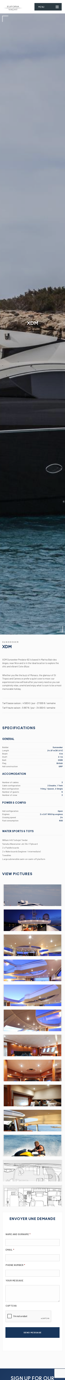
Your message (14, 1280)
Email (10, 1249)
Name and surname (18, 1234)
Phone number (15, 1265)
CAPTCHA (11, 1305)
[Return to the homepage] (13, 6)
